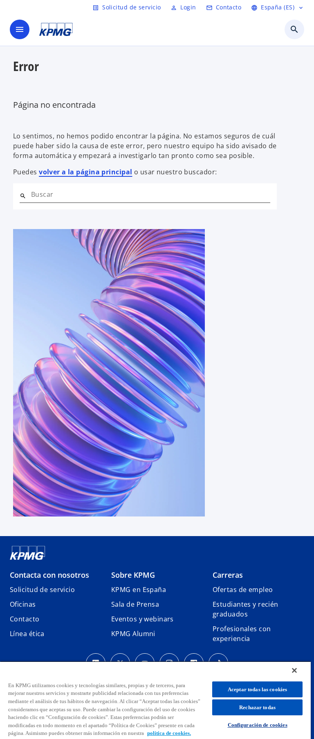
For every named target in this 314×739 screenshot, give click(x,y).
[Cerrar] (294, 670)
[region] (155, 700)
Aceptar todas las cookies (257, 689)
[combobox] (150, 194)
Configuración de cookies (257, 725)
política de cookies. (169, 733)
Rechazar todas (257, 707)
